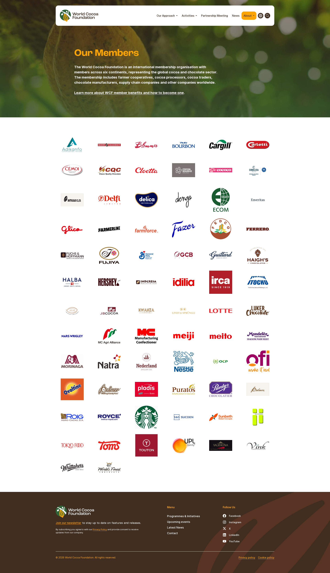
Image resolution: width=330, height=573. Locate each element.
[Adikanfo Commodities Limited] (72, 145)
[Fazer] (183, 229)
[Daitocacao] (72, 200)
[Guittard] (220, 255)
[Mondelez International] (257, 336)
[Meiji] (183, 336)
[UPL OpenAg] (183, 445)
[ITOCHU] (257, 282)
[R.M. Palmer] (257, 389)
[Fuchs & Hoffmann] (72, 255)
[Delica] (146, 200)
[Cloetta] (146, 170)
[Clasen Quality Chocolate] (109, 170)
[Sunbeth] (220, 417)
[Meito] (220, 336)
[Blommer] (146, 145)
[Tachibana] (257, 417)
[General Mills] (146, 255)
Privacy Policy (100, 529)
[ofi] (257, 361)
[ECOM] (220, 200)
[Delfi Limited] (109, 200)
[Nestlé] (183, 361)
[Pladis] (146, 389)
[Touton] (146, 445)
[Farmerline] (109, 229)
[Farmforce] (146, 229)
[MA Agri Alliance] (109, 336)
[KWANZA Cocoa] (146, 311)
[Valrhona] (220, 445)
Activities (188, 15)
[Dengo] (183, 200)
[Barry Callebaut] (109, 145)
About (248, 15)
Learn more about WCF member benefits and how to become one (129, 93)
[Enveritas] (257, 200)
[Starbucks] (146, 417)
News (235, 15)
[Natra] (109, 361)
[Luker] (257, 311)
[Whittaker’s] (72, 467)
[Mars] (72, 336)
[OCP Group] (220, 361)
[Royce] (109, 417)
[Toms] (109, 445)
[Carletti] (257, 145)
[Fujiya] (109, 255)
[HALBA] (72, 282)
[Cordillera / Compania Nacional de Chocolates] (257, 170)
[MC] (146, 336)
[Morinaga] (72, 361)
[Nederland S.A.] (146, 361)
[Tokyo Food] (72, 445)
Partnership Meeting (214, 15)
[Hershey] (109, 282)
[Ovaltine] (72, 389)
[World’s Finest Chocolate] (109, 467)
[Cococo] (220, 170)
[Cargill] (220, 145)
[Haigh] (257, 255)
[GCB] (183, 255)
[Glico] (72, 229)
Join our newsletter (68, 523)
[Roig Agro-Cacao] (72, 417)
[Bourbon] (183, 145)
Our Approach (166, 15)
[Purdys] (220, 389)
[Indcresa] (146, 282)
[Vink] (257, 445)
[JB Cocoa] (109, 311)
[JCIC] (72, 311)
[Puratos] (183, 389)
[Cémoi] (72, 170)
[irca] (220, 282)
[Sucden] (183, 417)
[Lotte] (220, 311)
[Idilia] (183, 282)
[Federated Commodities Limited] (220, 229)
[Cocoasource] (183, 170)
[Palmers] (109, 389)
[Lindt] (183, 311)
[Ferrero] (257, 229)
